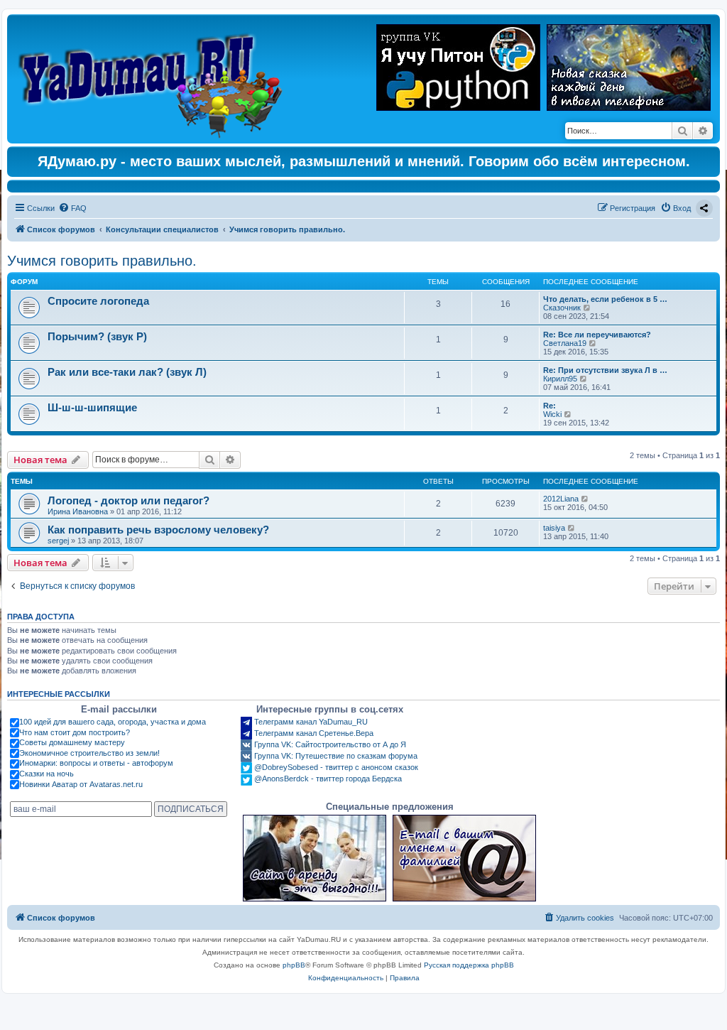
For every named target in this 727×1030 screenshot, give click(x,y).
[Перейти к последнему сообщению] (585, 498)
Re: (549, 405)
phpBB (294, 965)
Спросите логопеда (98, 301)
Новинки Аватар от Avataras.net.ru (81, 784)
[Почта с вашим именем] (464, 858)
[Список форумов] (154, 79)
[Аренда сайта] (314, 858)
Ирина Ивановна (78, 511)
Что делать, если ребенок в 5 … (605, 299)
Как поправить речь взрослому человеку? (158, 530)
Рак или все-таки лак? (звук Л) (127, 372)
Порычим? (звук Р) (97, 336)
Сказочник (562, 307)
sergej (58, 540)
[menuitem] (72, 208)
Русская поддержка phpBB (469, 965)
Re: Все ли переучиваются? (597, 334)
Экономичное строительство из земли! (89, 753)
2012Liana (561, 498)
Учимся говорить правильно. (102, 261)
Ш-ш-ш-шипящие (92, 407)
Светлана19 (564, 343)
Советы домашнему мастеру (72, 742)
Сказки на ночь (46, 773)
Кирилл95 (560, 378)
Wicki (552, 414)
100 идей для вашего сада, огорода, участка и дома (112, 721)
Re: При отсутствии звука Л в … (605, 370)
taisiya (554, 528)
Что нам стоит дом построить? (74, 732)
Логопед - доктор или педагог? (128, 500)
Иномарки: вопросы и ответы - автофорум (96, 763)
